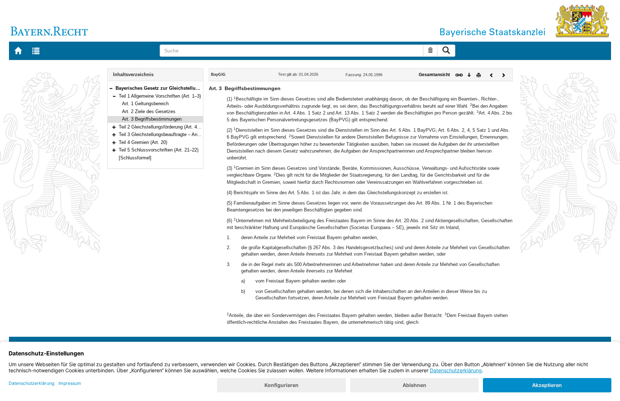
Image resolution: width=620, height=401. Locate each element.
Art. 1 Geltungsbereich (145, 103)
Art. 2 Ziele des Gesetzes (148, 111)
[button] (111, 88)
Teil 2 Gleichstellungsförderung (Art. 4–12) (162, 127)
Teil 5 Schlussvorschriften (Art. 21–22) (158, 150)
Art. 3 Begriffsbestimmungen (152, 119)
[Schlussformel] (135, 157)
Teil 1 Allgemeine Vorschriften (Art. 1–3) (160, 96)
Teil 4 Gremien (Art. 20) (143, 142)
